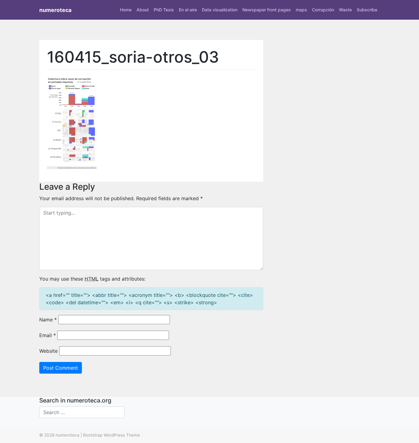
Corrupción (323, 9)
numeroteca (55, 10)
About (142, 9)
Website (48, 351)
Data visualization (219, 9)
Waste (345, 9)
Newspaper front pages (266, 9)
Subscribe (367, 9)
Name (48, 320)
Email (47, 335)
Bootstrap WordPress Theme (111, 435)
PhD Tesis (164, 9)
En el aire (188, 9)
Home (126, 9)
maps (301, 9)
